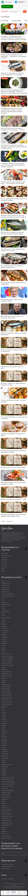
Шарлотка (5, 741)
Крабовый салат (6, 674)
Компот (4, 803)
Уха (3, 600)
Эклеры (4, 769)
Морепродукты (6, 617)
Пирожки (4, 721)
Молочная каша (6, 695)
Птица (3, 609)
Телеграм (4, 558)
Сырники (4, 723)
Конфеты (4, 749)
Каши (3, 682)
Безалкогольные (7, 838)
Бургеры (4, 635)
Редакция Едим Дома (8, 879)
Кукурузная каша (7, 697)
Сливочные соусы (7, 816)
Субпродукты (6, 611)
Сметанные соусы (7, 823)
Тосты (3, 645)
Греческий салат (7, 671)
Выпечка (4, 706)
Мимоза (4, 678)
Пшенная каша (6, 684)
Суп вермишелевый (8, 594)
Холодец (4, 643)
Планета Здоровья (8, 2)
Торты (3, 747)
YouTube (4, 562)
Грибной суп (5, 585)
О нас (4, 875)
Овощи (4, 620)
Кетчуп (4, 829)
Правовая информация (11, 888)
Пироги (4, 715)
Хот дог (4, 639)
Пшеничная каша (7, 704)
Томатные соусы (7, 821)
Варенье (4, 799)
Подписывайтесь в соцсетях (10, 548)
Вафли (4, 734)
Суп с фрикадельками (8, 596)
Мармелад (5, 758)
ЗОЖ (26, 20)
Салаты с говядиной (8, 658)
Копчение (4, 788)
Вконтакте (5, 553)
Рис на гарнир (6, 795)
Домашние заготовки (8, 777)
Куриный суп (5, 583)
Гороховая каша (7, 702)
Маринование (6, 797)
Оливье (4, 667)
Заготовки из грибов (8, 784)
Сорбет (4, 775)
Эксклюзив (4, 20)
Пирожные (5, 754)
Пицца (4, 712)
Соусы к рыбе (6, 812)
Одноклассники (6, 555)
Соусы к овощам (7, 814)
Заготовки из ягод (7, 786)
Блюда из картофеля (8, 790)
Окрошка (4, 602)
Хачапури (4, 732)
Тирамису (5, 767)
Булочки (4, 738)
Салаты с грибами (7, 661)
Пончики (4, 736)
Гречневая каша (6, 693)
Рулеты (4, 730)
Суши (3, 648)
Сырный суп (5, 587)
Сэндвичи (5, 637)
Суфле (4, 771)
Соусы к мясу (6, 808)
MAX (3, 568)
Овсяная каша (6, 691)
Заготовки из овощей (8, 782)
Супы (3, 581)
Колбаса (4, 626)
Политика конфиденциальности (17, 886)
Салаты (4, 652)
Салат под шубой (7, 676)
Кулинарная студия (7, 864)
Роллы (4, 650)
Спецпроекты (6, 868)
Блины (4, 717)
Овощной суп (6, 591)
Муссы (4, 762)
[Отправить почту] (25, 853)
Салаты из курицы (7, 656)
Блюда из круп (6, 792)
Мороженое (5, 751)
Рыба (3, 615)
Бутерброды (5, 630)
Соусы (4, 805)
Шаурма (4, 641)
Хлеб (3, 710)
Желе (3, 760)
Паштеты (4, 633)
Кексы (3, 728)
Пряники (4, 743)
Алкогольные (6, 836)
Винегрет (4, 669)
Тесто (3, 708)
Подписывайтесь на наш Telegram (22, 2)
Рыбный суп (5, 589)
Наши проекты (8, 860)
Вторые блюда (6, 604)
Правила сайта (5, 886)
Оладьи (4, 725)
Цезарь (4, 680)
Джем (3, 801)
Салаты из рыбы (6, 663)
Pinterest (4, 560)
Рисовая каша (6, 689)
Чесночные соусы (7, 825)
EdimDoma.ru (15, 532)
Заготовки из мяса (7, 779)
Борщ (3, 598)
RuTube (4, 566)
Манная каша (6, 687)
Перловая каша (6, 700)
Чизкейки (4, 756)
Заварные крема (7, 764)
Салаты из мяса (6, 654)
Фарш (3, 613)
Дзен (3, 570)
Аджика (4, 827)
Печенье (4, 719)
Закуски (4, 624)
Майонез (4, 831)
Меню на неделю (5, 6)
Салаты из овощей (7, 665)
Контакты (20, 888)
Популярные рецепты (11, 577)
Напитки (4, 833)
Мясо (3, 607)
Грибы (3, 622)
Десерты (4, 745)
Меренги (4, 773)
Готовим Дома (16, 20)
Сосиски (4, 628)
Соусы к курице (6, 810)
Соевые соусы (6, 818)
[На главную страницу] (5, 11)
